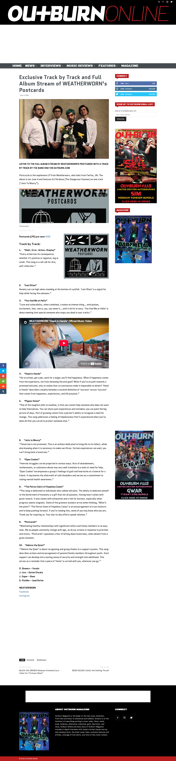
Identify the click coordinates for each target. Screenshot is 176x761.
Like (153, 83)
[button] (159, 2)
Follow (152, 89)
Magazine (129, 66)
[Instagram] (167, 2)
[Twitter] (171, 2)
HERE (48, 236)
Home (17, 66)
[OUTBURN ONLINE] (88, 14)
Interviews (50, 66)
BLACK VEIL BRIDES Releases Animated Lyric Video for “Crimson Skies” (39, 672)
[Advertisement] (88, 44)
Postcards (31, 230)
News (30, 66)
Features (107, 66)
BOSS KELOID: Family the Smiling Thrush (90, 670)
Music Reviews (80, 66)
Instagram (24, 595)
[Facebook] (163, 2)
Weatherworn (23, 230)
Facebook (24, 591)
